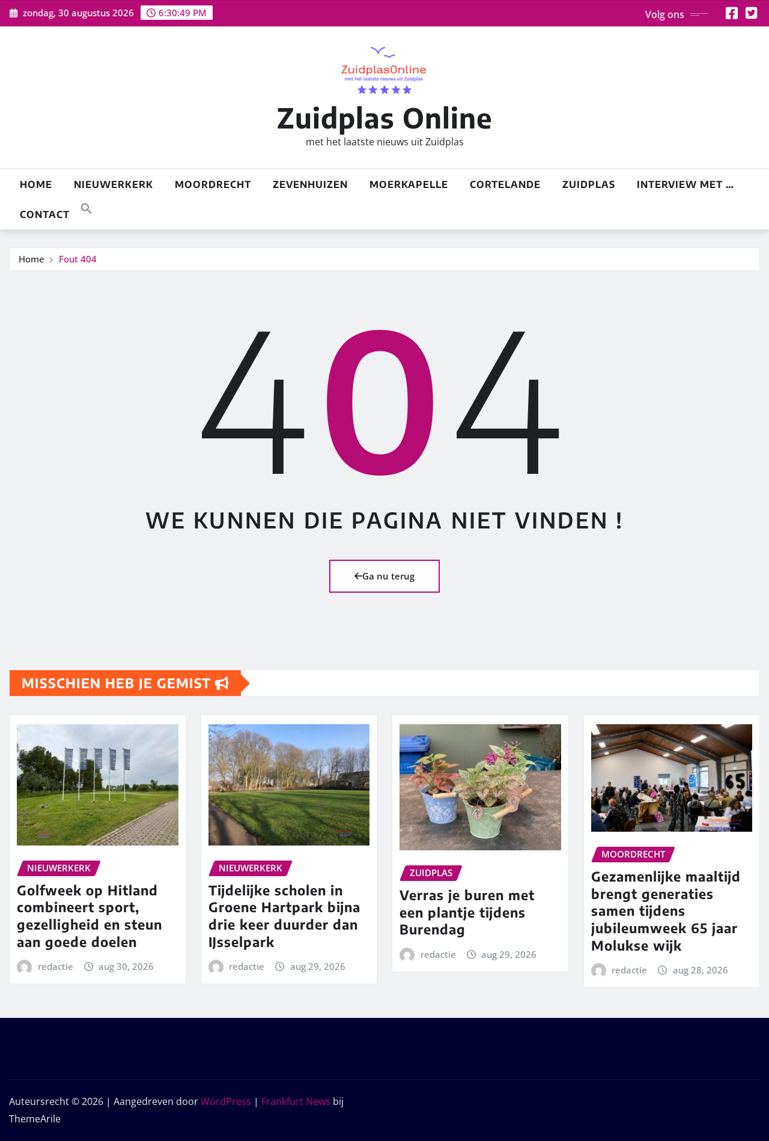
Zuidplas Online (385, 117)
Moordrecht (213, 184)
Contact (45, 214)
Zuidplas (588, 184)
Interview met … (685, 184)
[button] (87, 207)
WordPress (226, 1101)
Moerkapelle (408, 184)
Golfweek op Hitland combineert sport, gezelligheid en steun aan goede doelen (89, 916)
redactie (55, 966)
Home (36, 184)
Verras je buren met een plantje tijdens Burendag (467, 911)
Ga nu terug (388, 576)
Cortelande (505, 184)
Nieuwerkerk (113, 184)
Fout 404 (78, 259)
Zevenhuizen (310, 184)
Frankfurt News (295, 1101)
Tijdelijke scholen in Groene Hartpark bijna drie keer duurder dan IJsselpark (284, 916)
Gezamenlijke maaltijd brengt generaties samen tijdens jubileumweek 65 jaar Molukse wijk (666, 910)
